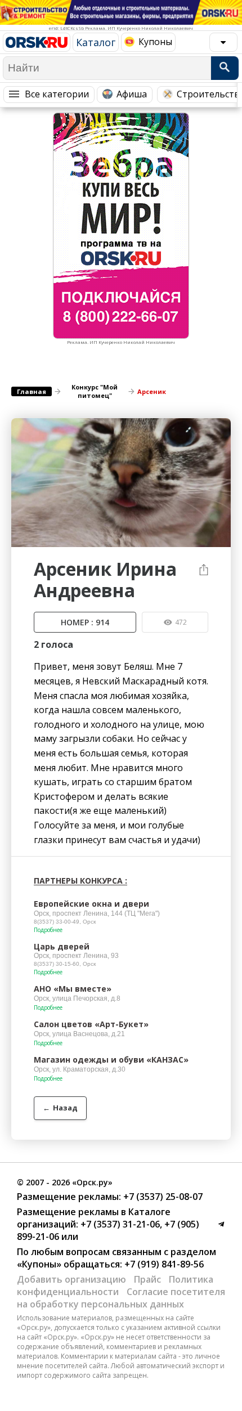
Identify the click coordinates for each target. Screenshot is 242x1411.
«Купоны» (39, 1264)
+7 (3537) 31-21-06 (119, 1224)
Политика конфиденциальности (115, 1285)
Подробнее (48, 930)
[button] (221, 428)
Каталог (95, 42)
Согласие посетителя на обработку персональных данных (121, 1297)
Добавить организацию (71, 1279)
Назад (60, 1108)
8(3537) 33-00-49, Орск (65, 922)
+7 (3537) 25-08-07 (162, 1196)
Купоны (155, 41)
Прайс (147, 1279)
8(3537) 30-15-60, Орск (65, 964)
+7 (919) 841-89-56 (163, 1264)
